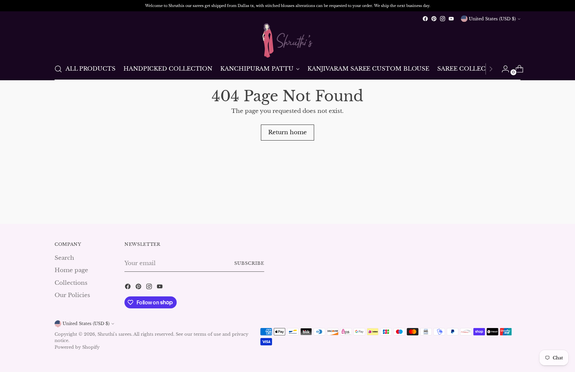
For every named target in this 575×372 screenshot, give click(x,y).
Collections (71, 282)
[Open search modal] (58, 69)
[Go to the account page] (502, 69)
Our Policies (72, 295)
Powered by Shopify (77, 347)
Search (64, 257)
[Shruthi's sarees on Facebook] (425, 19)
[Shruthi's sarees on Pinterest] (434, 19)
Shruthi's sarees (114, 334)
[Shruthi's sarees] (287, 40)
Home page (71, 270)
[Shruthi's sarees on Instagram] (443, 19)
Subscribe (249, 263)
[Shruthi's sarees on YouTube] (451, 19)
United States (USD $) (492, 19)
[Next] (491, 69)
